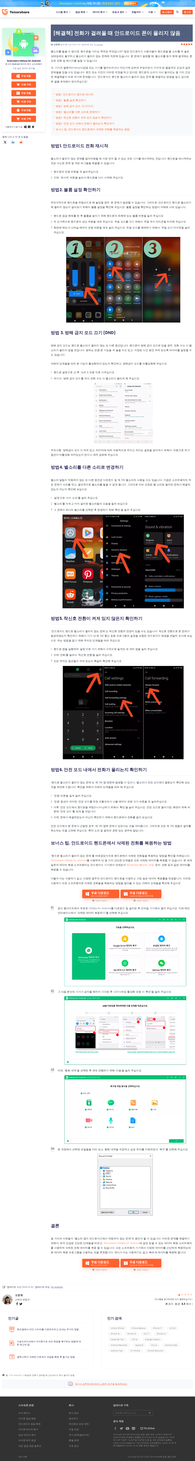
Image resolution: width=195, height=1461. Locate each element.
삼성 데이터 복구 (27, 1434)
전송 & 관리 (118, 12)
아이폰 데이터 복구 (28, 1429)
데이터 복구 (99, 12)
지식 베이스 (24, 1412)
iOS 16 (134, 1339)
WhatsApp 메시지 (137, 864)
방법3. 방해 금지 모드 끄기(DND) (74, 106)
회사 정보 (74, 1412)
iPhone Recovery (155, 1350)
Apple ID (139, 1345)
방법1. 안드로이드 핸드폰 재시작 (74, 94)
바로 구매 (26, 84)
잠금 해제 (80, 12)
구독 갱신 (74, 1445)
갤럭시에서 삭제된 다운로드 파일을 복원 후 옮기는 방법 (46, 1356)
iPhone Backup (138, 1328)
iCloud (154, 1345)
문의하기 (73, 1418)
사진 (151, 864)
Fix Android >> (17, 1375)
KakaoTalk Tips (117, 1339)
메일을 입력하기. (133, 1412)
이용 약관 (74, 1429)
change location (152, 1339)
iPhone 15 (131, 1333)
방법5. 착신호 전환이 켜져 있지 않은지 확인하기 (84, 117)
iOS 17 (146, 1333)
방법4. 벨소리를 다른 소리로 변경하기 (78, 111)
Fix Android (98, 45)
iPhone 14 (161, 1333)
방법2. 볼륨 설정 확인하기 (71, 100)
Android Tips (117, 1350)
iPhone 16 (115, 1333)
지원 (150, 12)
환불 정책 (74, 1440)
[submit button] (149, 1412)
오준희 (57, 44)
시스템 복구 (62, 12)
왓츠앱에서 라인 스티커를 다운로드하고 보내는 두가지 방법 (48, 1329)
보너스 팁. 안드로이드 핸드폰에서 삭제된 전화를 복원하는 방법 (92, 129)
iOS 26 (172, 1328)
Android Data (171, 1345)
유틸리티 (136, 12)
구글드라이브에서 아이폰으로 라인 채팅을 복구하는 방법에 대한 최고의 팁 (49, 1343)
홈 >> (8, 1375)
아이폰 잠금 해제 (27, 1418)
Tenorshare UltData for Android (69, 860)
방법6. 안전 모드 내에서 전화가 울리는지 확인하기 (85, 123)
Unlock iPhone (117, 1328)
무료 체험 (26, 75)
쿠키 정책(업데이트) (79, 1434)
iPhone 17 (157, 1328)
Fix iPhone (135, 1350)
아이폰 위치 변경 (27, 1440)
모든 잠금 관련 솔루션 (29, 1445)
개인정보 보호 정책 (79, 1423)
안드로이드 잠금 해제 (29, 1423)
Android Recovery (119, 1345)
